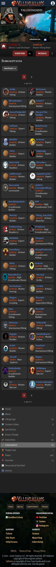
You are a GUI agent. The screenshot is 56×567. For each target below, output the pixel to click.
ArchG (12, 345)
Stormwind (14, 185)
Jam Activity (10, 429)
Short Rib (39, 309)
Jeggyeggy (41, 151)
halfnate (14, 126)
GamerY (40, 101)
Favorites (29, 460)
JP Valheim (40, 227)
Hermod (40, 275)
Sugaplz (13, 334)
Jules (11, 309)
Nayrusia (40, 297)
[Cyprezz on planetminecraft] (49, 40)
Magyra (13, 297)
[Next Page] (31, 77)
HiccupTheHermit (43, 249)
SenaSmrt (40, 345)
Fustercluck (14, 162)
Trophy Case (29, 450)
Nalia (12, 263)
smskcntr (39, 263)
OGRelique (41, 368)
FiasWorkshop (15, 227)
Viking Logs (29, 419)
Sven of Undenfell (18, 112)
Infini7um (13, 323)
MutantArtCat (14, 275)
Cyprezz (13, 44)
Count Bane (14, 249)
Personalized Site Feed (15, 465)
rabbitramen (15, 174)
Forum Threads (29, 435)
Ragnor (38, 357)
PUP (37, 202)
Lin (10, 382)
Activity (8, 471)
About (8, 414)
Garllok (39, 286)
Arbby (12, 89)
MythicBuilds (14, 368)
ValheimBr (41, 323)
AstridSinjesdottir (16, 202)
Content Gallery (29, 424)
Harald (13, 357)
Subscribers (29, 440)
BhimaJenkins (15, 101)
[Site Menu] (3, 3)
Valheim (9, 561)
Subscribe (20, 53)
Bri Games (41, 89)
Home (8, 409)
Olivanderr (41, 162)
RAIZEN (13, 139)
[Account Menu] (53, 3)
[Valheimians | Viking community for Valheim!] (28, 3)
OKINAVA (13, 238)
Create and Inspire (44, 382)
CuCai (12, 151)
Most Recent (8, 68)
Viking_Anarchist (44, 215)
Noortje (13, 215)
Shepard (39, 238)
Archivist (40, 139)
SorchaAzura (15, 286)
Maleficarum (41, 126)
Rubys (29, 455)
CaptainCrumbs (43, 174)
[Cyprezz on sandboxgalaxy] (52, 40)
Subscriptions (29, 445)
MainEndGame (43, 334)
